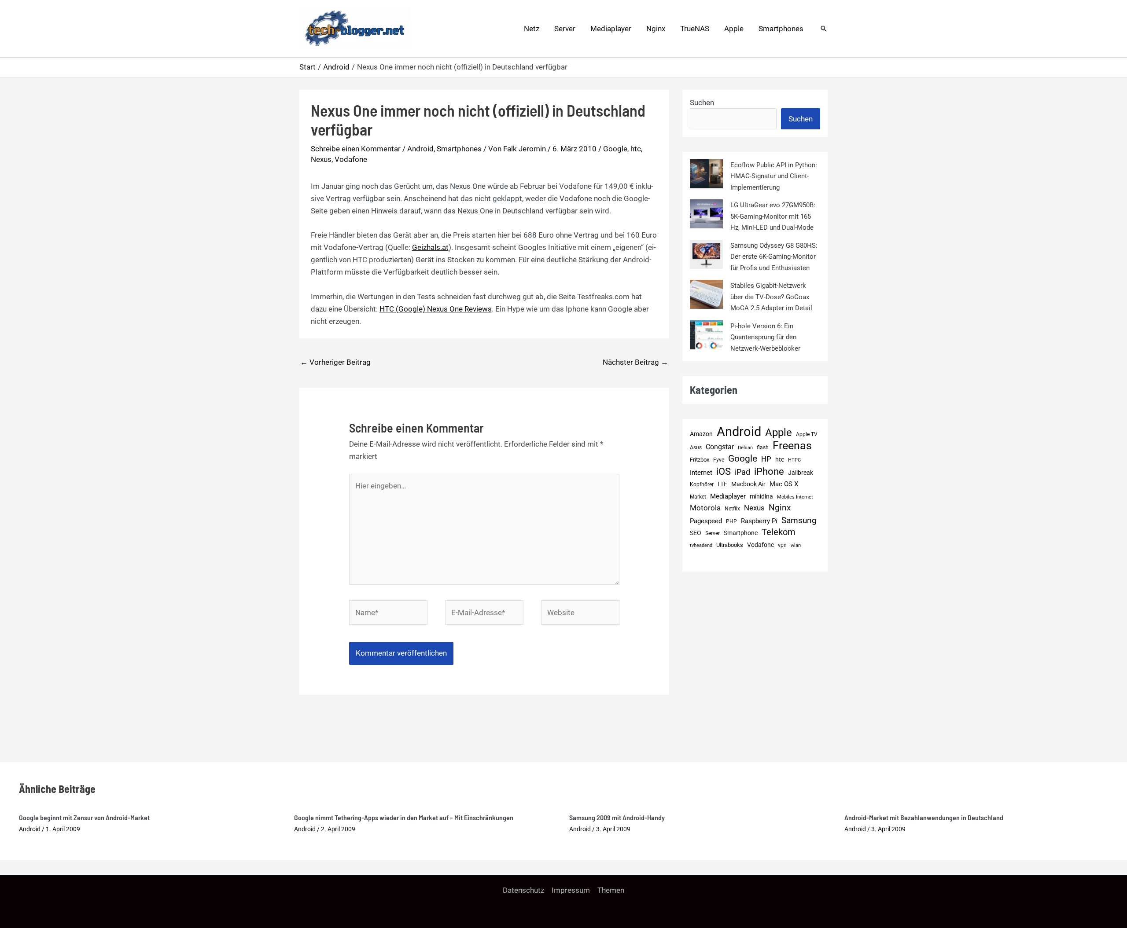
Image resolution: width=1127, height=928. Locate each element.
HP (766, 459)
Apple (734, 28)
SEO (695, 533)
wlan (796, 545)
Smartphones (781, 28)
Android (420, 148)
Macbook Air (748, 484)
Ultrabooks (729, 545)
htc (635, 148)
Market (698, 497)
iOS (723, 471)
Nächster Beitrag (635, 362)
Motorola (705, 507)
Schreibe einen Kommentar (356, 148)
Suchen (702, 102)
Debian (745, 448)
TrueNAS (694, 28)
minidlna (761, 496)
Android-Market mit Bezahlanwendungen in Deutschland (923, 817)
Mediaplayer (610, 28)
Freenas (792, 445)
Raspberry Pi (759, 521)
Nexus (321, 159)
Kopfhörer (702, 484)
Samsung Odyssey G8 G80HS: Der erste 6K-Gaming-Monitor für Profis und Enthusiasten (774, 257)
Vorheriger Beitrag (335, 362)
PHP (731, 521)
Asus (696, 447)
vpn (782, 545)
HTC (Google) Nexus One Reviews (435, 308)
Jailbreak (800, 472)
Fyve (718, 460)
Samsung (799, 520)
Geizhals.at (430, 247)
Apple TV (807, 434)
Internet (701, 473)
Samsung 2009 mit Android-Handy (617, 817)
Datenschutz (523, 890)
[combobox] (733, 118)
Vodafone (351, 159)
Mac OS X (784, 484)
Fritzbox (699, 459)
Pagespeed (706, 521)
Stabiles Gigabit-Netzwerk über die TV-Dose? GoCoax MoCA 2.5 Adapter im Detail (771, 297)
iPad (742, 472)
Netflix (732, 509)
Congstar (720, 447)
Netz (531, 28)
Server (564, 28)
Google (615, 148)
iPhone (769, 471)
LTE (722, 484)
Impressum (571, 890)
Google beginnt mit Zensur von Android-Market (84, 817)
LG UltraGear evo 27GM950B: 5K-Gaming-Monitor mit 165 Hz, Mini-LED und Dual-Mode (772, 216)
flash (763, 447)
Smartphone (741, 533)
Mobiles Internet (795, 497)
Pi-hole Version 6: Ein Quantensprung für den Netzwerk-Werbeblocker (765, 337)
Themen (610, 890)
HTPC (794, 460)
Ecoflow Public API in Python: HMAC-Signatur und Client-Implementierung (773, 176)
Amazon (701, 434)
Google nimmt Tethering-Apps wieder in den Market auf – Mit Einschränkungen (403, 817)
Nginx (655, 28)
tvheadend (701, 545)
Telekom (779, 532)
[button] (824, 29)
